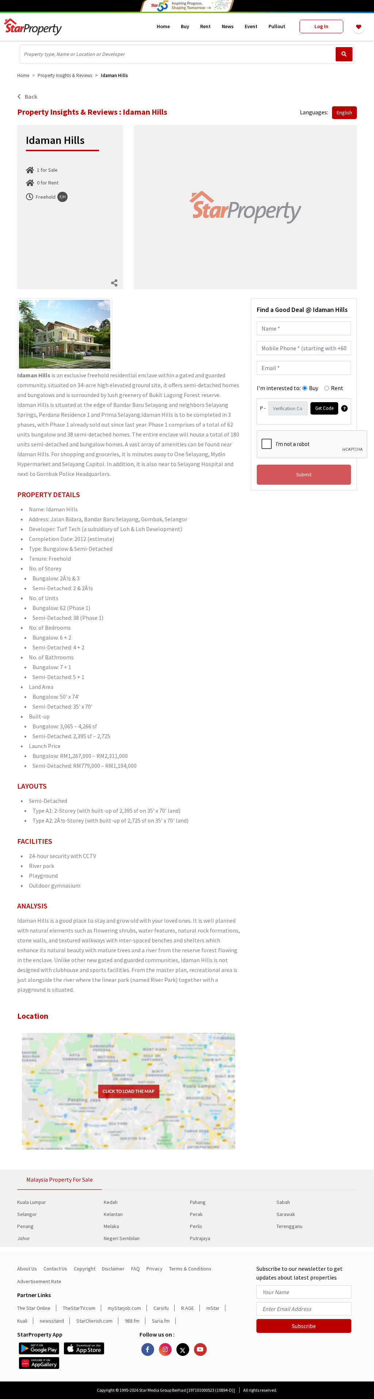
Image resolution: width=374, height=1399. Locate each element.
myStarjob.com (124, 1308)
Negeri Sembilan (122, 1238)
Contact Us (55, 1268)
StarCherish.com (94, 1321)
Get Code (324, 408)
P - (263, 408)
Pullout (276, 26)
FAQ (135, 1268)
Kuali (22, 1321)
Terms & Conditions (190, 1268)
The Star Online (33, 1308)
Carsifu (161, 1308)
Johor (23, 1238)
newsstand (52, 1321)
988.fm (132, 1321)
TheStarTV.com (79, 1308)
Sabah (283, 1202)
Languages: (314, 112)
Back (30, 96)
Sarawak (285, 1214)
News (228, 26)
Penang (25, 1226)
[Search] (344, 54)
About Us (27, 1268)
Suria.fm (161, 1321)
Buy (185, 26)
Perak (196, 1214)
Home (163, 26)
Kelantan (113, 1214)
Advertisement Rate (39, 1281)
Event (251, 26)
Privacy (154, 1268)
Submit (304, 474)
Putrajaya (200, 1238)
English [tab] (344, 112)
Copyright (84, 1268)
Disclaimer (113, 1268)
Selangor (27, 1214)
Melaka (111, 1226)
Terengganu (289, 1226)
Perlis (196, 1226)
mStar (213, 1308)
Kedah (111, 1202)
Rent (205, 26)
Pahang (198, 1202)
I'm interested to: (279, 388)
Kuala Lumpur (31, 1202)
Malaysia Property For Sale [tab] (59, 1179)
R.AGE (187, 1308)
